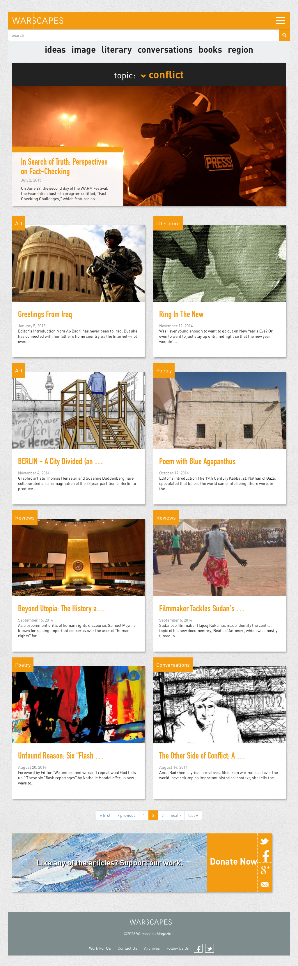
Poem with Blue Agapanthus (197, 462)
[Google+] (264, 870)
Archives (152, 948)
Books (210, 49)
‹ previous (127, 815)
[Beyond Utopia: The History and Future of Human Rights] (78, 567)
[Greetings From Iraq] (78, 273)
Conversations (165, 49)
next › (176, 815)
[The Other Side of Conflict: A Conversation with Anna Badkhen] (219, 714)
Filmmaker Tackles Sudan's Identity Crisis (216, 609)
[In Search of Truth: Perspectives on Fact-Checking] (149, 145)
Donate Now (233, 861)
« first (105, 815)
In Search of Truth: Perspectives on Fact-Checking (64, 168)
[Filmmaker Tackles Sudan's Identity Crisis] (219, 567)
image (84, 49)
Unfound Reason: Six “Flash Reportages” (73, 756)
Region (240, 49)
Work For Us (100, 948)
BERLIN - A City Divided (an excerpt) (67, 462)
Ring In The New (181, 315)
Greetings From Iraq (45, 315)
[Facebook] (264, 855)
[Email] (264, 884)
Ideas (55, 49)
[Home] (38, 20)
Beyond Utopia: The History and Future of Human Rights (94, 609)
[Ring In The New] (219, 273)
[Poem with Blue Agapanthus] (219, 420)
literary (117, 49)
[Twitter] (264, 840)
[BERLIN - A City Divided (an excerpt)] (78, 420)
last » (193, 815)
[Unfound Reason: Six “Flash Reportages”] (78, 714)
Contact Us (127, 948)
